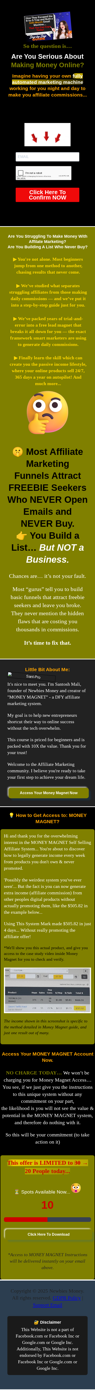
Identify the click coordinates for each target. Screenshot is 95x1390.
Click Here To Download (49, 1234)
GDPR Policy (67, 1298)
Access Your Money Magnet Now (48, 793)
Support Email (47, 1305)
